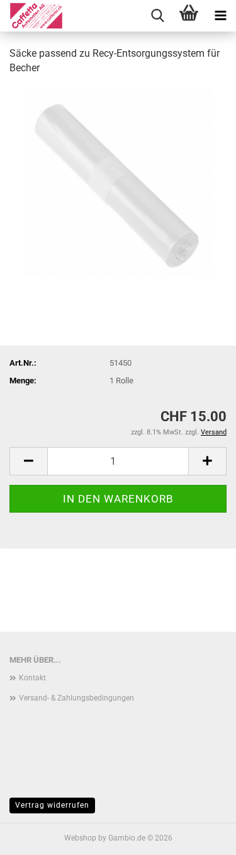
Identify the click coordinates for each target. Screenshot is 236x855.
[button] (28, 461)
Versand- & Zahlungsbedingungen (76, 698)
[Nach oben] (201, 836)
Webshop (80, 838)
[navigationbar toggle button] (220, 16)
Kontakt (32, 677)
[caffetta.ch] (31, 16)
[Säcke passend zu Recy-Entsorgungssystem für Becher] (118, 180)
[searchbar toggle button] (157, 16)
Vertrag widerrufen (52, 805)
